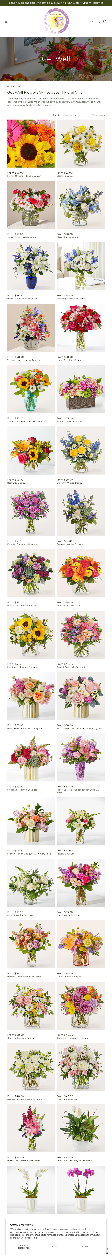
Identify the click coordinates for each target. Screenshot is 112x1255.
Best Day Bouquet (17, 483)
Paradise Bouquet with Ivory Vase (25, 728)
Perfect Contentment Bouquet (24, 976)
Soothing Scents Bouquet (71, 298)
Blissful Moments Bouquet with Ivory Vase (80, 728)
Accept (54, 1246)
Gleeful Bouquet (66, 176)
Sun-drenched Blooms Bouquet (24, 421)
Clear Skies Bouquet (68, 237)
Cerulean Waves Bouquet (70, 544)
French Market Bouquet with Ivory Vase (29, 853)
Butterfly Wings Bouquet (71, 483)
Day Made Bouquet (67, 1099)
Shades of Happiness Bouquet (73, 1038)
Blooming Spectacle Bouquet (23, 1160)
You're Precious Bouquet (70, 360)
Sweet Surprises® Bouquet (22, 237)
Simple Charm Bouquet (70, 421)
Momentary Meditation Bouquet (25, 1099)
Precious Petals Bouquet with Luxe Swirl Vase (79, 791)
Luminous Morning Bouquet (22, 667)
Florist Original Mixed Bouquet (24, 176)
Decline (85, 1246)
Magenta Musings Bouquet (22, 789)
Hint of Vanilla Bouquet (20, 915)
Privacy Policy (30, 1237)
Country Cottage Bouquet (21, 1038)
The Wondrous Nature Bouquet (24, 360)
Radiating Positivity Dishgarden (74, 1160)
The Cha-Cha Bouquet (68, 915)
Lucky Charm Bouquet (69, 976)
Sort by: (57, 115)
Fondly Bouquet (65, 853)
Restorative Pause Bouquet (22, 298)
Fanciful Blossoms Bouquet (22, 544)
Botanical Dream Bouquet (21, 605)
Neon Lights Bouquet (68, 605)
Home (10, 86)
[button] (6, 21)
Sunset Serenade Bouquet (71, 667)
